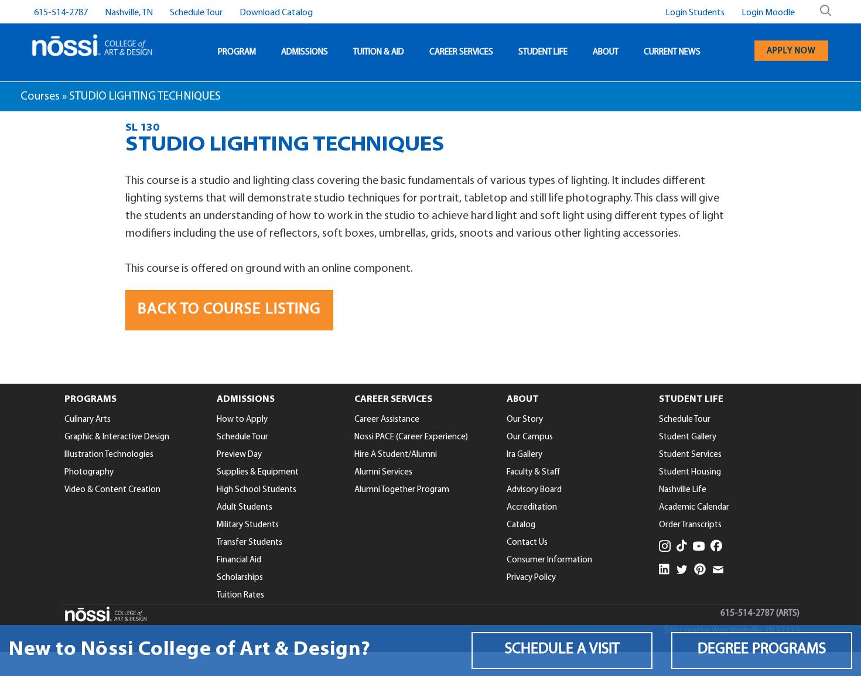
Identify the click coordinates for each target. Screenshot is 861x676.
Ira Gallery (524, 454)
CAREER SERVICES (461, 52)
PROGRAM (237, 52)
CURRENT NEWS (672, 52)
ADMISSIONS (304, 52)
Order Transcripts (690, 525)
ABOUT (606, 52)
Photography (89, 472)
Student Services (690, 454)
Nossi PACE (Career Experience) (411, 437)
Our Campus (530, 437)
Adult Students (244, 507)
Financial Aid (239, 560)
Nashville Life (682, 490)
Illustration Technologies (108, 454)
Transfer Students (249, 542)
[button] (562, 650)
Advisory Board (534, 490)
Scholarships (240, 577)
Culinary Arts (87, 419)
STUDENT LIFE (543, 52)
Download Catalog (276, 13)
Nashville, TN (129, 13)
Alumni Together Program (401, 490)
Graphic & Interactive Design (116, 437)
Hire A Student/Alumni (395, 454)
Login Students (695, 13)
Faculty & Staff (533, 472)
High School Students (256, 490)
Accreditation (532, 507)
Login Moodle (768, 13)
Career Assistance (386, 419)
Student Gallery (687, 437)
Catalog (521, 525)
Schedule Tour (196, 13)
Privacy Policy (531, 577)
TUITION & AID (378, 52)
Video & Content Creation (112, 490)
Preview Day (239, 454)
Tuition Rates (240, 595)
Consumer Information (549, 560)
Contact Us (527, 542)
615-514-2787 (61, 13)
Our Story (525, 419)
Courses (40, 97)
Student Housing (690, 472)
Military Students (248, 525)
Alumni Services (383, 472)
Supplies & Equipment (258, 472)
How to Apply (242, 419)
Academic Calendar (694, 507)
